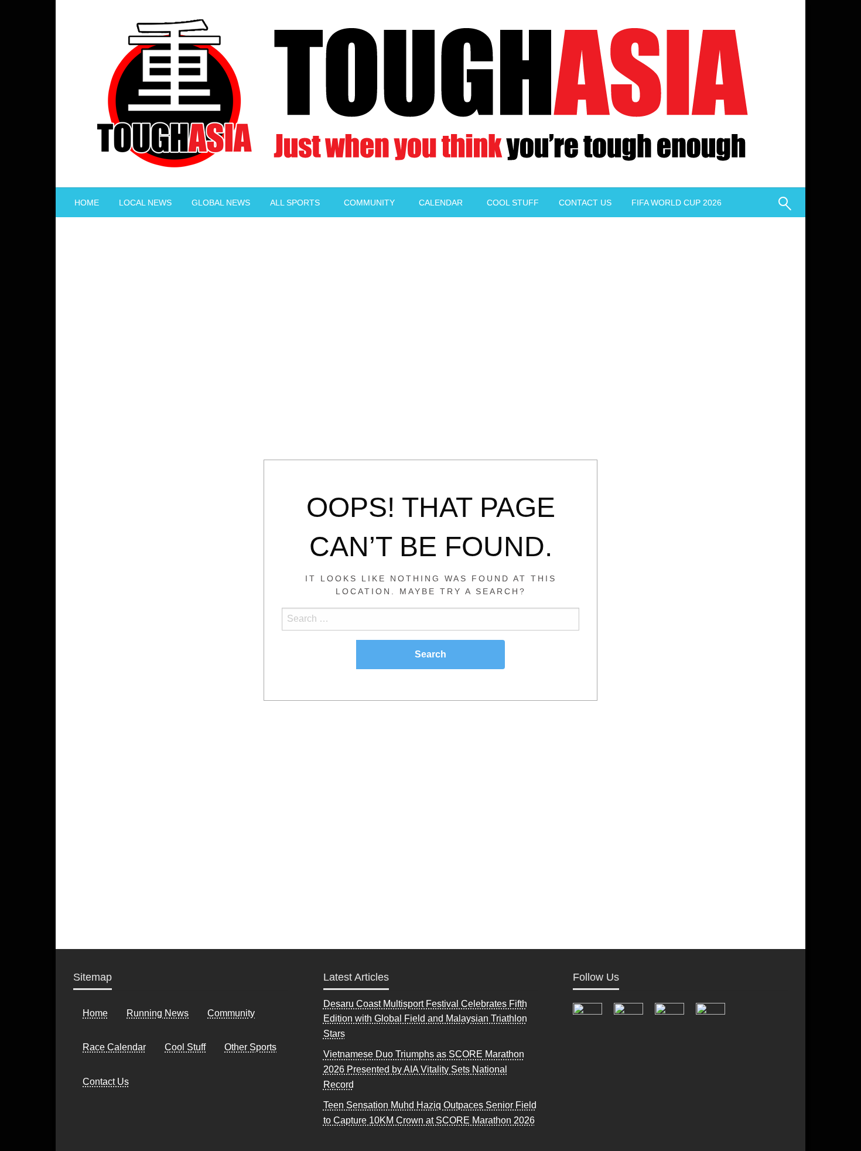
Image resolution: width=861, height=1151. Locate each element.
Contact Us (106, 1082)
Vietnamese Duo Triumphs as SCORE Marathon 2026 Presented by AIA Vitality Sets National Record (423, 1069)
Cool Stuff (185, 1047)
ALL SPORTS (295, 202)
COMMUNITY (369, 202)
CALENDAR (441, 202)
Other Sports (250, 1047)
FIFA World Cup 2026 (676, 202)
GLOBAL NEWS (221, 202)
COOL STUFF (513, 202)
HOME (86, 202)
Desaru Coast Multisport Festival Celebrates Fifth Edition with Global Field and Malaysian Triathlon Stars (425, 1019)
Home (95, 1013)
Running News (158, 1013)
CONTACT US (585, 202)
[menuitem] (86, 202)
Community (231, 1013)
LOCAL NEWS (145, 202)
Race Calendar (114, 1047)
